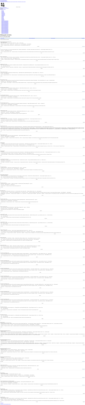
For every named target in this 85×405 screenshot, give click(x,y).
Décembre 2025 (3, 13)
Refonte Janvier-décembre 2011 (5, 28)
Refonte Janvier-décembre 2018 (5, 24)
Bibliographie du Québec (3, 9)
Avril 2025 (3, 18)
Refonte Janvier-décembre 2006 (5, 31)
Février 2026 (3, 12)
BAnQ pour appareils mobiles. (3, 0)
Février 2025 (3, 19)
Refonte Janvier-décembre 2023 (5, 21)
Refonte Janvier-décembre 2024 (5, 20)
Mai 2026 (3, 10)
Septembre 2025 (3, 15)
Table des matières (2, 38)
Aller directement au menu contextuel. (22, 1)
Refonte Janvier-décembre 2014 (5, 26)
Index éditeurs (83, 38)
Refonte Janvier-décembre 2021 (5, 22)
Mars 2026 (3, 11)
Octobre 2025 (3, 14)
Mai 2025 (3, 17)
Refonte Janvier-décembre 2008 (5, 30)
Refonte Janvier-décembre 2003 (5, 33)
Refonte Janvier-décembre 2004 (5, 32)
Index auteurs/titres (53, 38)
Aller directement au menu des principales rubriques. (12, 1)
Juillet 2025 (3, 16)
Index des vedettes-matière (32, 38)
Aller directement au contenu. (3, 1)
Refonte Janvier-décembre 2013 (5, 27)
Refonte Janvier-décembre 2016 (5, 25)
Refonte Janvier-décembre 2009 (5, 29)
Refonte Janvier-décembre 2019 (5, 23)
